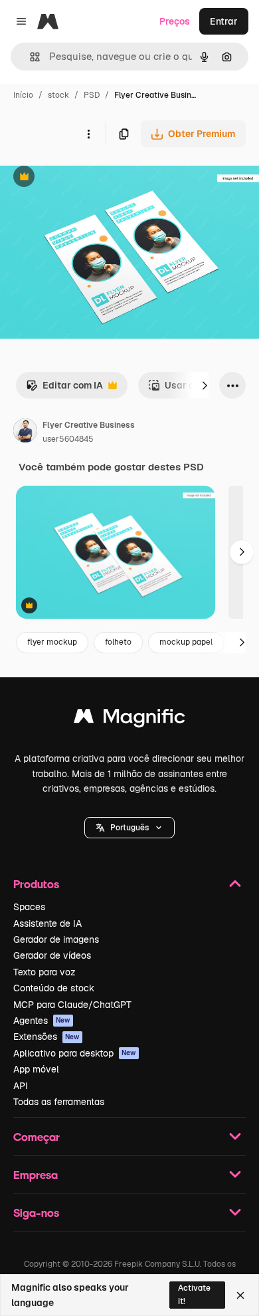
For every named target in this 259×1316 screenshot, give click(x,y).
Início (23, 95)
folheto (118, 642)
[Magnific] (129, 719)
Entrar (224, 21)
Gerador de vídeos (52, 955)
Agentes (41, 1021)
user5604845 (68, 439)
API (20, 1086)
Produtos (36, 884)
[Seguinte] (204, 385)
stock (58, 95)
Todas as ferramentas (58, 1102)
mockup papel (186, 642)
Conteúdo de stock (53, 988)
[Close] (240, 1295)
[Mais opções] (88, 133)
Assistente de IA (47, 923)
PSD (92, 95)
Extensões (46, 1037)
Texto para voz (44, 972)
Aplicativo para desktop (74, 1053)
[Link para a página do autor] (25, 432)
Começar (36, 1137)
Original (85, 178)
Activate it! (194, 1294)
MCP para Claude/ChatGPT (72, 1005)
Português (129, 827)
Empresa (35, 1175)
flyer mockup (52, 642)
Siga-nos (36, 1213)
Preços (174, 21)
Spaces (29, 907)
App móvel (36, 1069)
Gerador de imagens (56, 939)
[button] (129, 827)
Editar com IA (64, 389)
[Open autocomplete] (29, 57)
